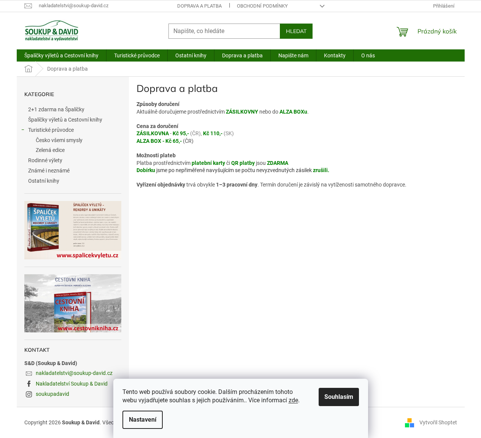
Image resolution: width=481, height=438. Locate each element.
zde (293, 400)
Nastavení (142, 419)
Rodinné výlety (45, 160)
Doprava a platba (199, 6)
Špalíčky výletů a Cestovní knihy (65, 120)
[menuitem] (61, 55)
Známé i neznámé (49, 171)
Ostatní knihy (43, 181)
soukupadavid (52, 394)
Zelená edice (50, 150)
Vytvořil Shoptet (438, 422)
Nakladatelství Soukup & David (72, 384)
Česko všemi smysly (59, 140)
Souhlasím (338, 396)
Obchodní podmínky (262, 6)
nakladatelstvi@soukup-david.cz (74, 373)
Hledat (296, 31)
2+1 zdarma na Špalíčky (56, 109)
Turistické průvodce (51, 130)
